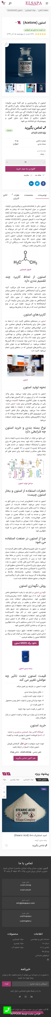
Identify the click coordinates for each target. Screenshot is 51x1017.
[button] (18, 22)
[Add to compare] (4, 796)
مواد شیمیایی (30, 10)
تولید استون (15, 404)
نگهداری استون (40, 592)
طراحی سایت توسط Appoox (26, 1014)
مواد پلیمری (14, 779)
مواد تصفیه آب (17, 947)
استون (43, 321)
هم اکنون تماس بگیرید (25, 758)
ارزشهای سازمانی (42, 955)
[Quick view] (4, 788)
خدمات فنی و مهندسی (40, 939)
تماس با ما (44, 947)
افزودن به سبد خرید (25, 169)
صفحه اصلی (43, 10)
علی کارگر (23, 743)
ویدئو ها (45, 951)
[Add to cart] (6, 845)
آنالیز (5, 195)
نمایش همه (42, 779)
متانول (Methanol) (38, 835)
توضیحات (42, 195)
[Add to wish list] (4, 792)
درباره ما (45, 943)
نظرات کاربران (15, 196)
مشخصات (28, 195)
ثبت (6, 984)
